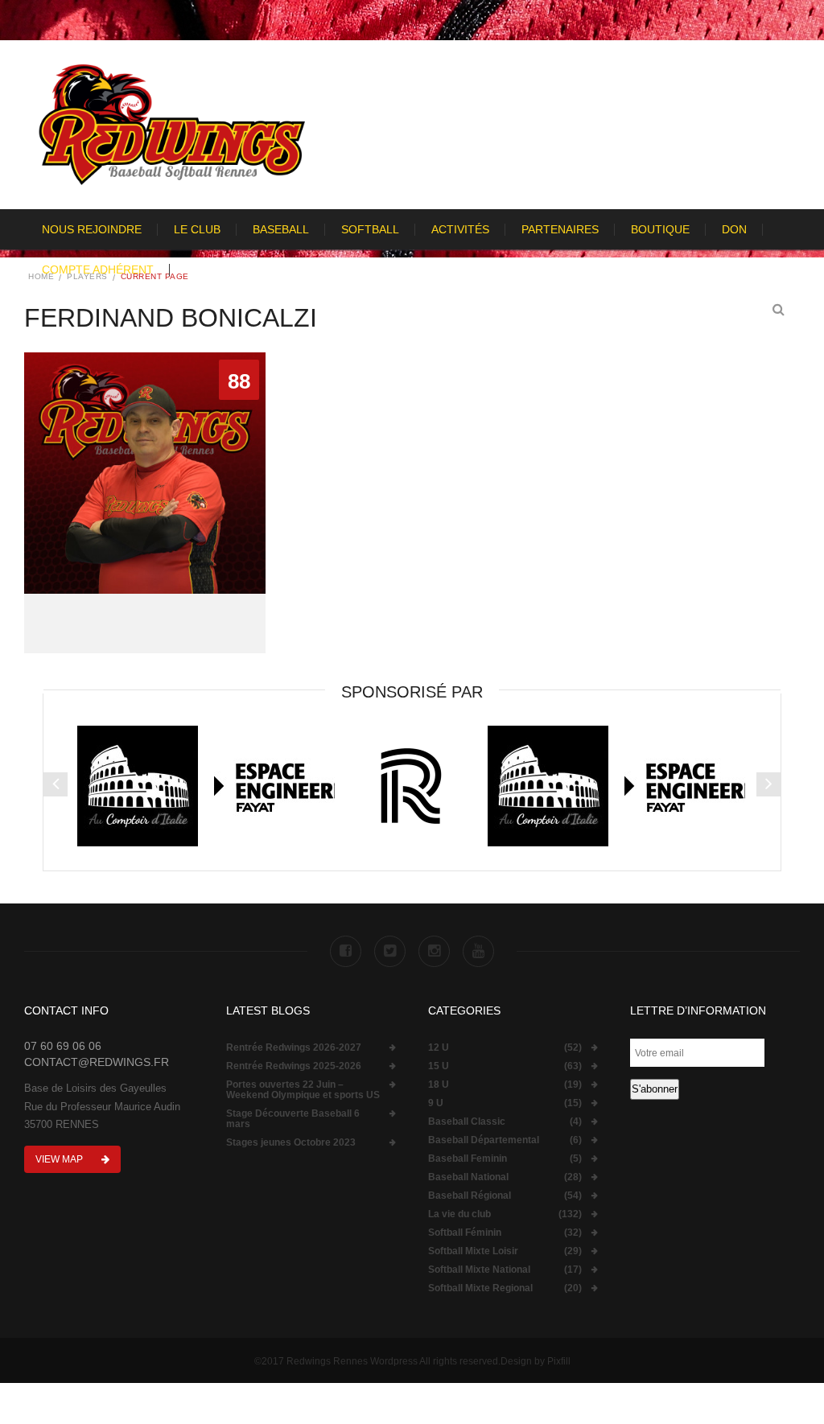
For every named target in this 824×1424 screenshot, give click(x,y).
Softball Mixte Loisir (473, 1251)
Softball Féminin (464, 1233)
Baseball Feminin (467, 1159)
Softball (370, 229)
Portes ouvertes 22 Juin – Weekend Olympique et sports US (303, 1090)
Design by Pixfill (536, 1361)
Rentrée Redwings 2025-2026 (293, 1066)
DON (734, 229)
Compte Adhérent (98, 269)
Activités (460, 229)
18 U (438, 1085)
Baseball (281, 229)
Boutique (660, 229)
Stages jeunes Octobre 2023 (291, 1143)
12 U (438, 1048)
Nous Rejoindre (92, 229)
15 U (438, 1066)
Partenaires (560, 229)
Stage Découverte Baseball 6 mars (293, 1119)
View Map (60, 1159)
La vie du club (459, 1214)
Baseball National (468, 1177)
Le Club (197, 229)
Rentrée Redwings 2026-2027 (293, 1048)
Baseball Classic (466, 1122)
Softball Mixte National (479, 1270)
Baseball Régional (469, 1196)
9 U (435, 1103)
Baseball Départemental (483, 1140)
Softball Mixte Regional (480, 1288)
